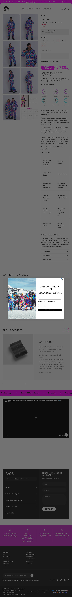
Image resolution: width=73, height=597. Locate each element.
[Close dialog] (62, 279)
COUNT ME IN (50, 310)
